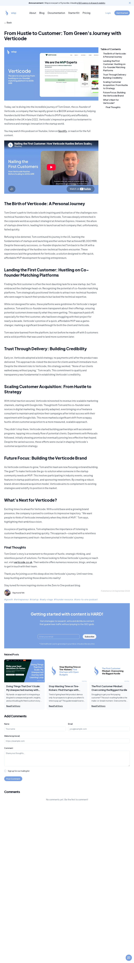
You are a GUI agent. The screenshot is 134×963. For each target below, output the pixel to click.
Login (108, 13)
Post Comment (13, 779)
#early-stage (46, 599)
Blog (41, 12)
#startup (34, 599)
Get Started (122, 13)
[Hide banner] (129, 3)
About (32, 12)
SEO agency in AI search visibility (91, 3)
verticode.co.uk (23, 562)
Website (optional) (12, 736)
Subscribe (89, 636)
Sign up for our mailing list (19, 771)
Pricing (86, 12)
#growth (8, 599)
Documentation (56, 12)
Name (6, 724)
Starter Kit (73, 12)
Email (70, 724)
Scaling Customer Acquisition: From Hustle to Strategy (115, 85)
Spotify (62, 130)
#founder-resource (63, 599)
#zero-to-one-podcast (86, 599)
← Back (8, 22)
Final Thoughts (113, 107)
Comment (8, 748)
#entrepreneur (21, 599)
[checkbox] (5, 771)
